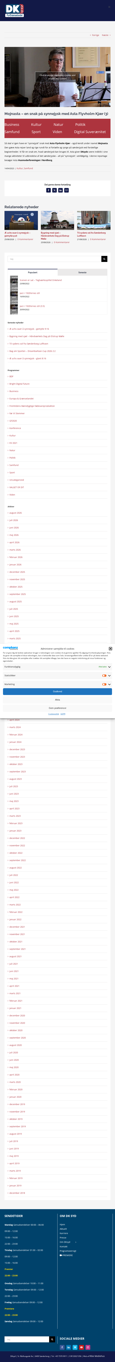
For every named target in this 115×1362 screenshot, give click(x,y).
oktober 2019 (15, 1119)
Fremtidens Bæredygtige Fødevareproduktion (32, 406)
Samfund (12, 131)
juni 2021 (14, 971)
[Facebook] (62, 1347)
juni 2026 (14, 527)
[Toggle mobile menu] (109, 6)
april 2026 (14, 542)
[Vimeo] (75, 1347)
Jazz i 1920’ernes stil (30, 293)
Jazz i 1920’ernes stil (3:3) (32, 306)
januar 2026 (15, 564)
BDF (11, 376)
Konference (15, 428)
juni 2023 (14, 793)
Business (11, 124)
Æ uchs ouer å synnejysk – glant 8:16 (27, 358)
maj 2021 (14, 978)
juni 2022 (14, 882)
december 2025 (17, 571)
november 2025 (17, 579)
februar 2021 (15, 1000)
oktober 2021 (15, 941)
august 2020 (15, 1045)
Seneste (82, 272)
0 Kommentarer (25, 239)
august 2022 (15, 867)
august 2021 (15, 956)
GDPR (62, 714)
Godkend (57, 691)
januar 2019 (15, 1185)
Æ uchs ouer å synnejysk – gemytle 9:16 (29, 328)
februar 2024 (15, 734)
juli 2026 (13, 520)
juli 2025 (13, 608)
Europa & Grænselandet (21, 398)
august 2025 (15, 601)
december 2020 (17, 1015)
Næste (105, 35)
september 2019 (17, 1126)
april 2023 (14, 808)
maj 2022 (14, 889)
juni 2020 (14, 1059)
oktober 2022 (15, 852)
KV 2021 (13, 442)
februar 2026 (15, 557)
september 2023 (17, 771)
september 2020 (17, 1037)
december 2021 (17, 926)
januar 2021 (15, 1008)
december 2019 (17, 1104)
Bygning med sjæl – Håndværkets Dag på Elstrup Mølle (55, 236)
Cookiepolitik (53, 714)
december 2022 (17, 838)
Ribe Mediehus (97, 1356)
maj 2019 (14, 1156)
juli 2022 (13, 875)
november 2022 (17, 845)
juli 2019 (13, 1141)
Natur (58, 124)
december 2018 (17, 1193)
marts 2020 (15, 1082)
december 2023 (17, 749)
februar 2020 (15, 1089)
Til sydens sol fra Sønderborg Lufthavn (28, 343)
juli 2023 (13, 786)
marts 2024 (15, 727)
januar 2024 (15, 742)
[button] (110, 648)
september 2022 (17, 860)
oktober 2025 (15, 586)
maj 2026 (14, 535)
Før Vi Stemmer (17, 413)
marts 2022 (15, 904)
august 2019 (15, 1133)
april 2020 (14, 1074)
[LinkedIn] (68, 1347)
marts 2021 (15, 993)
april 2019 (14, 1163)
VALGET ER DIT (16, 487)
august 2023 (15, 778)
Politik (80, 124)
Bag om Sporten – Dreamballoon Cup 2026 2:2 (32, 351)
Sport (36, 131)
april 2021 (14, 985)
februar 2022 (15, 912)
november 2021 (17, 934)
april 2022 (14, 897)
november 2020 (17, 1022)
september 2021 (17, 949)
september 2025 (17, 594)
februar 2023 (15, 823)
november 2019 (17, 1111)
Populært (32, 272)
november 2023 (17, 756)
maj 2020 (14, 1067)
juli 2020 (13, 1052)
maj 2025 (14, 623)
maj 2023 (14, 801)
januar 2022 (15, 919)
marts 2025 (15, 638)
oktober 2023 (15, 764)
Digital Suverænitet (90, 131)
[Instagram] (88, 1347)
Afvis (57, 700)
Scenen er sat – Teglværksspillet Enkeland (41, 280)
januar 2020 (15, 1096)
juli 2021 (13, 963)
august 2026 (15, 512)
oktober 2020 (15, 1030)
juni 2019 (14, 1148)
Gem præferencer (57, 708)
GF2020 (13, 420)
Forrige (95, 35)
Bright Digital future (19, 383)
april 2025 (14, 631)
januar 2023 (15, 830)
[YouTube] (81, 1347)
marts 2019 (15, 1170)
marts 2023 (15, 815)
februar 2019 (15, 1178)
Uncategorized (16, 479)
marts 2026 (15, 549)
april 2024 (14, 719)
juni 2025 (14, 616)
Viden (57, 131)
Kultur (36, 124)
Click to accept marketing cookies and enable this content (57, 77)
